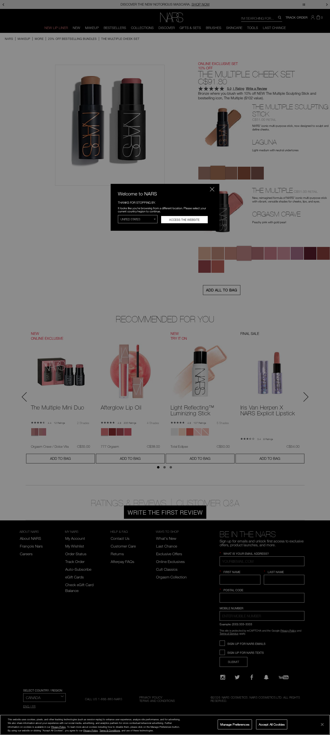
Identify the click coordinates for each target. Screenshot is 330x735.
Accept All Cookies (272, 724)
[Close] (322, 724)
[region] (165, 725)
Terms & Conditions (110, 730)
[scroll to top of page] (322, 699)
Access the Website (184, 220)
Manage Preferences (234, 724)
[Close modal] (212, 189)
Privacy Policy (58, 726)
